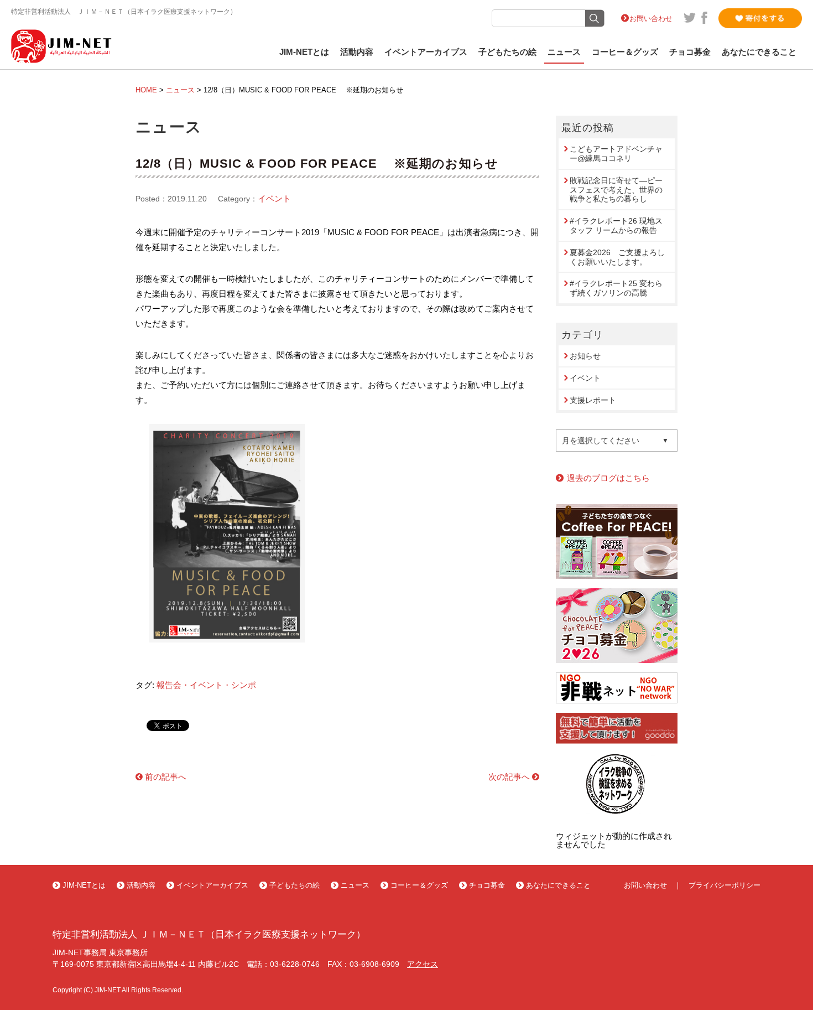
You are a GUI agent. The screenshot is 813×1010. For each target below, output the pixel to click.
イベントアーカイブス (425, 52)
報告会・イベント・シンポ (206, 685)
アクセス (422, 964)
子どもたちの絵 (507, 52)
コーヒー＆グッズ (625, 52)
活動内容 (356, 52)
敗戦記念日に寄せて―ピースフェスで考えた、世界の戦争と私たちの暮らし (616, 190)
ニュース (564, 52)
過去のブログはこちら (608, 478)
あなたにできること (759, 52)
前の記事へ (165, 776)
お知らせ (585, 355)
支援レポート (593, 400)
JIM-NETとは (304, 52)
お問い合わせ (651, 18)
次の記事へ (509, 776)
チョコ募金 (690, 52)
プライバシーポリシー (724, 885)
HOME (146, 90)
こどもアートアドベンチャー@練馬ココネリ (616, 153)
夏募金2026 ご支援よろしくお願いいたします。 (617, 257)
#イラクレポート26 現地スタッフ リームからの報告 (616, 225)
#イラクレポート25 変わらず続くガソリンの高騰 (616, 288)
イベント (274, 198)
